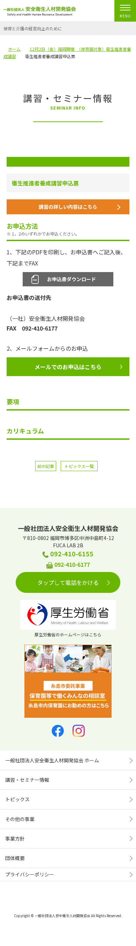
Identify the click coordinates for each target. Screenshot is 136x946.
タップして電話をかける (68, 582)
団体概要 (15, 857)
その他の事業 (20, 819)
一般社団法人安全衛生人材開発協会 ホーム (52, 760)
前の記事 (45, 466)
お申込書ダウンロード (71, 279)
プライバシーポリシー (29, 874)
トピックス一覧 (79, 466)
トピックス (17, 799)
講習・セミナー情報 (27, 779)
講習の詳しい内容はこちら (68, 206)
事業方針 (15, 838)
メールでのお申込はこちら (68, 367)
